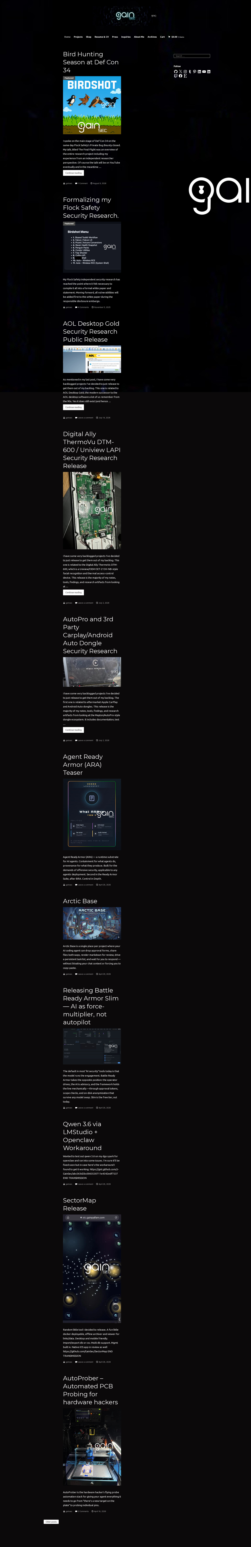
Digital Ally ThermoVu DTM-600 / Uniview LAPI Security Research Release (92, 450)
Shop (88, 37)
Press (115, 37)
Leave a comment (85, 418)
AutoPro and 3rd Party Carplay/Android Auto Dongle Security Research (90, 635)
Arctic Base (80, 901)
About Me (139, 37)
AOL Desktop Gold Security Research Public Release (91, 331)
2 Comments (83, 1511)
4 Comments (83, 307)
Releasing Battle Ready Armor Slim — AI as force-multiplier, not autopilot (91, 1006)
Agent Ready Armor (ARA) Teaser (83, 764)
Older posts (51, 1522)
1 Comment (83, 183)
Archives (152, 37)
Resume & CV (102, 37)
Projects (78, 37)
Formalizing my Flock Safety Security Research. (91, 207)
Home (67, 37)
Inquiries (126, 37)
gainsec (69, 183)
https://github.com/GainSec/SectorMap (85, 1351)
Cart (162, 37)
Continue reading (74, 174)
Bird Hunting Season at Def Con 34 (91, 62)
